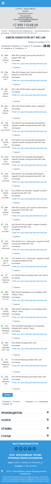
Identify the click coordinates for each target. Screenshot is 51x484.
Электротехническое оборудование (21, 31)
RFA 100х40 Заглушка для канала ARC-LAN (29, 377)
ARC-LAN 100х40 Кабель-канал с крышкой (28, 106)
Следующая (43, 401)
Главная (4, 31)
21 (49, 42)
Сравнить (7, 395)
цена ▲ (27, 46)
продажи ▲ (38, 46)
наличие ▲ (20, 48)
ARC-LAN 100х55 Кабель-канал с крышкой (28, 89)
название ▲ (16, 46)
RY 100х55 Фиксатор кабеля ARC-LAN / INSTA (30, 275)
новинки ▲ (8, 48)
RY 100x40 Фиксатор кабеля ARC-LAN (27, 360)
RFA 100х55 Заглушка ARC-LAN (24, 343)
